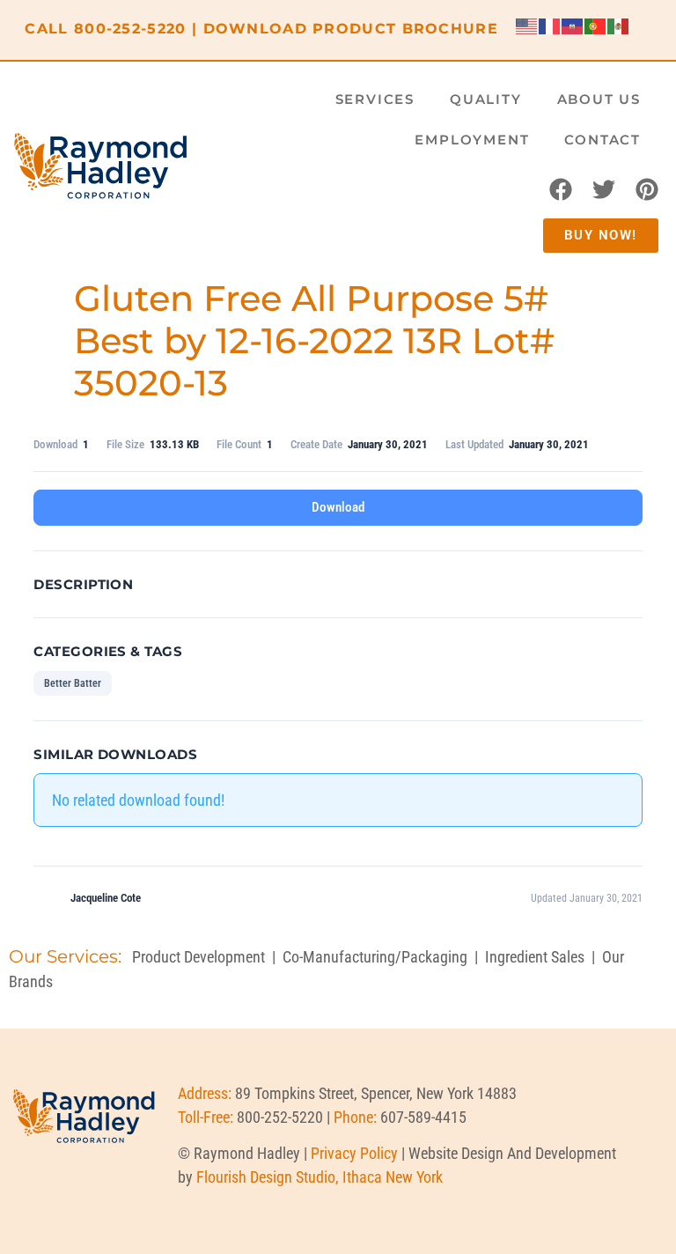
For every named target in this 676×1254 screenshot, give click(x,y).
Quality (486, 99)
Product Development (198, 957)
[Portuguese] (595, 25)
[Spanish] (618, 25)
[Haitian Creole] (573, 25)
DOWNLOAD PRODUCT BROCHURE (351, 28)
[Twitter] (603, 189)
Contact (602, 139)
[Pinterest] (647, 189)
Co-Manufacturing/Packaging (375, 957)
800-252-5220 (130, 28)
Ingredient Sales (534, 957)
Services (375, 99)
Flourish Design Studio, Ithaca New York (319, 1177)
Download (338, 507)
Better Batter (72, 683)
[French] (550, 25)
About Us (599, 99)
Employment (472, 139)
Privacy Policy (354, 1153)
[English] (527, 25)
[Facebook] (560, 189)
